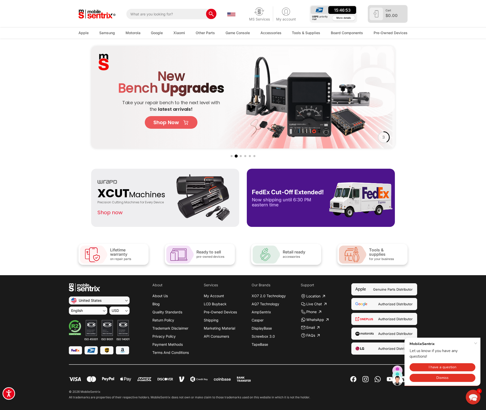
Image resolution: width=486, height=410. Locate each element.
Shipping (211, 320)
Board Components (347, 33)
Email (310, 327)
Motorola (133, 33)
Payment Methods (167, 344)
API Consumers (216, 336)
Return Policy (163, 320)
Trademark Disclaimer (170, 328)
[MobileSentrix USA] (97, 14)
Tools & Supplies (306, 33)
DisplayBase (262, 328)
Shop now (110, 212)
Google (157, 33)
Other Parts (205, 33)
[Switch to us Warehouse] (231, 13)
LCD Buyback (215, 304)
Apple (83, 33)
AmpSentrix (261, 312)
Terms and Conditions (170, 352)
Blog (156, 304)
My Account (214, 296)
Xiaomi (179, 33)
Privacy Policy (164, 336)
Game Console (238, 33)
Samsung (107, 33)
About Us (160, 296)
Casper (258, 320)
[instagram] (365, 379)
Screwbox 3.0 (263, 336)
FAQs (310, 335)
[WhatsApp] (378, 379)
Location (313, 296)
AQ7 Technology (265, 304)
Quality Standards (167, 312)
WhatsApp (315, 319)
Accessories (270, 33)
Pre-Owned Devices (391, 33)
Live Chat (314, 304)
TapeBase (260, 344)
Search (211, 14)
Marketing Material (219, 328)
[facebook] (353, 379)
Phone (311, 312)
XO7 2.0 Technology (269, 296)
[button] (231, 156)
